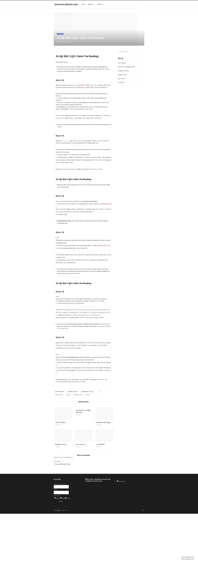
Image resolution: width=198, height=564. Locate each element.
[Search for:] (131, 51)
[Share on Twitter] (136, 41)
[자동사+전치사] (83, 435)
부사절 (68, 394)
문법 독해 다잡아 (59, 394)
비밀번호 (56, 489)
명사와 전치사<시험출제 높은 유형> (126, 66)
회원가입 (60, 501)
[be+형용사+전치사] (63, 435)
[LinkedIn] (138, 41)
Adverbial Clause (72, 391)
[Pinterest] (141, 41)
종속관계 (88, 394)
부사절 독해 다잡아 (77, 394)
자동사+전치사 (80, 444)
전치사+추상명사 (60, 422)
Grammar (60, 33)
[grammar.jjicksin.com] (66, 4)
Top (143, 510)
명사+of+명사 (101, 444)
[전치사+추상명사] (63, 413)
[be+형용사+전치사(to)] (104, 413)
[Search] (142, 4)
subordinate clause (87, 391)
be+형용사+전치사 (61, 444)
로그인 (65, 457)
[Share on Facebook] (134, 41)
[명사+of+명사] (104, 435)
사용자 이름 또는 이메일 (59, 484)
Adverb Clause (59, 391)
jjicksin (60, 41)
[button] (58, 464)
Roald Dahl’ (101, 326)
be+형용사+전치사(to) (103, 422)
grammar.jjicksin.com (93, 481)
